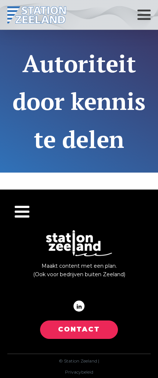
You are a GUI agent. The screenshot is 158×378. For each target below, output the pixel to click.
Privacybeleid (79, 372)
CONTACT (79, 329)
